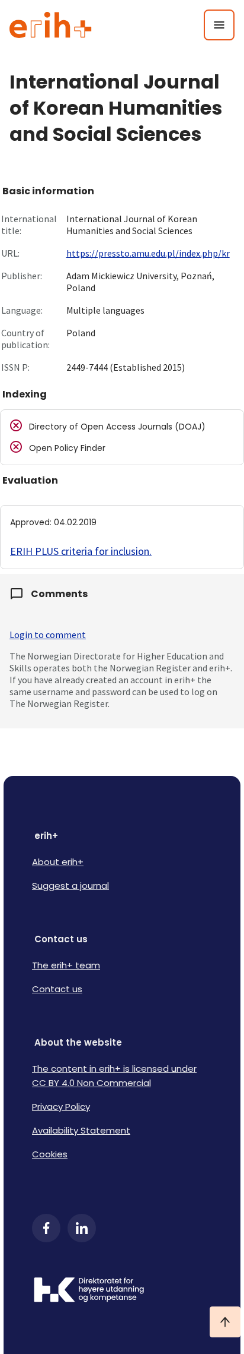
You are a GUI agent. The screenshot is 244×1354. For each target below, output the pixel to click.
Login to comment (47, 634)
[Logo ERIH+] (50, 25)
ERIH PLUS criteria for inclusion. (81, 551)
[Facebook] (46, 1228)
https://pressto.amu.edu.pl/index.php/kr (148, 253)
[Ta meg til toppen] (225, 1321)
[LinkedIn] (82, 1228)
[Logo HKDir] (122, 1291)
